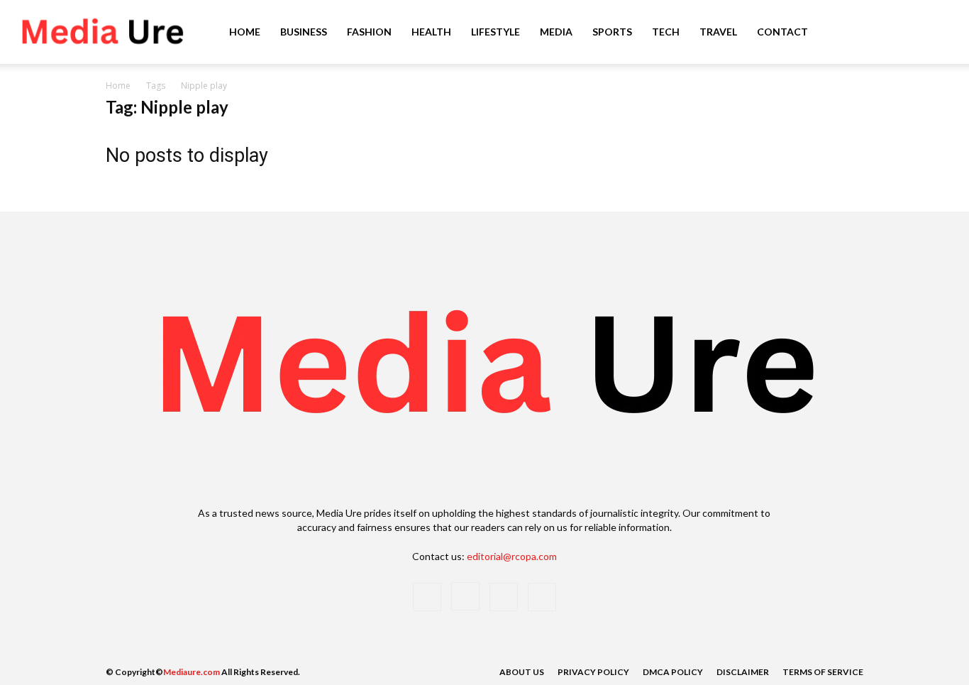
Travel (718, 32)
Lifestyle (495, 32)
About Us (521, 672)
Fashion (369, 32)
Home (244, 32)
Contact (782, 32)
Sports (612, 32)
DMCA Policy (673, 672)
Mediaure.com (191, 672)
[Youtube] (542, 597)
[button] (938, 33)
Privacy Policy (593, 672)
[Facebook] (427, 597)
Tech (666, 32)
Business (303, 32)
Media (556, 32)
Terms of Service (822, 672)
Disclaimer (742, 672)
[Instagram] (465, 596)
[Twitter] (503, 597)
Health (431, 32)
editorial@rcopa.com (512, 556)
